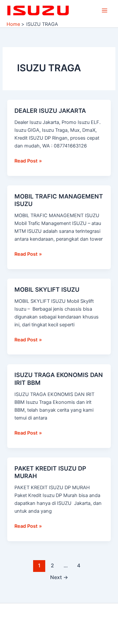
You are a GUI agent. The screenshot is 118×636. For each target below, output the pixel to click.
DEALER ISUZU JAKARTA (50, 110)
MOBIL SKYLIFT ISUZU (46, 289)
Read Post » (28, 160)
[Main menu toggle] (104, 10)
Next (59, 577)
